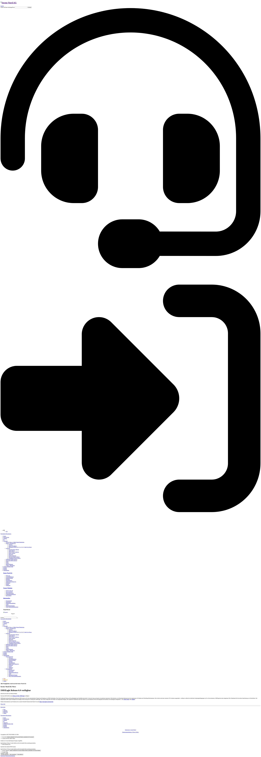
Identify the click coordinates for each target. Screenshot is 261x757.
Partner (7, 584)
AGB (7, 604)
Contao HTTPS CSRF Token (8, 738)
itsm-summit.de (9, 592)
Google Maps (5, 752)
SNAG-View (126, 699)
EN (6, 531)
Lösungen (5, 722)
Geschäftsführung (10, 576)
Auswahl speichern (4, 754)
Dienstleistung (9, 580)
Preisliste (8, 579)
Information (6, 598)
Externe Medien (5, 750)
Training (5, 720)
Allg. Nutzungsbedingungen (12, 607)
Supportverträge (9, 578)
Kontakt (5, 725)
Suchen (2, 6)
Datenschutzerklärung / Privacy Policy (130, 732)
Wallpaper (8, 585)
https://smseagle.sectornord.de (46, 701)
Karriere (5, 726)
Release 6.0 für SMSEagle (19, 695)
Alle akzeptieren (13, 754)
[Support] (5, 612)
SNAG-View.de (9, 590)
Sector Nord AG (7, 573)
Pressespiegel (9, 600)
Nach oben (3, 707)
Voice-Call (3, 704)
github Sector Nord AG (11, 581)
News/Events (6, 719)
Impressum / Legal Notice (130, 729)
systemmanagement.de (11, 594)
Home (4, 717)
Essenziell (4, 737)
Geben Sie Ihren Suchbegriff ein (7, 7)
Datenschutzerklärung (10, 603)
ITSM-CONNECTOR (8, 724)
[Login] (130, 528)
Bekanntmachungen (10, 605)
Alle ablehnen (20, 754)
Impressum (8, 602)
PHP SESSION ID (6, 744)
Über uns (8, 575)
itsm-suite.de (8, 595)
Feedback (8, 583)
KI (3, 721)
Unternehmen (6, 727)
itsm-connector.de (10, 593)
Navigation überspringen (6, 533)
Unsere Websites (7, 588)
